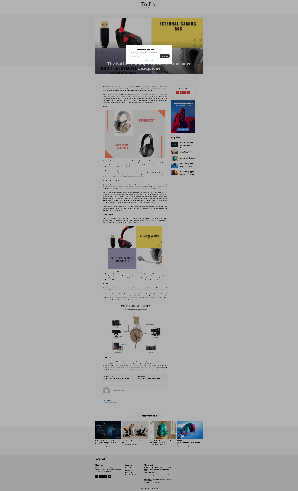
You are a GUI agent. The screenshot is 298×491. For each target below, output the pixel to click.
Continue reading (149, 60)
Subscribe (165, 56)
